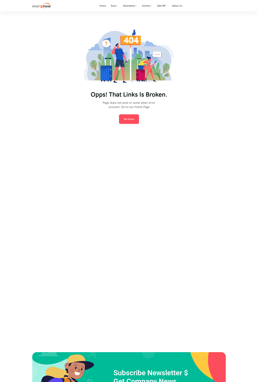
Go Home (129, 119)
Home (102, 5)
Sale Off (161, 5)
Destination (129, 5)
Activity (146, 5)
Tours (113, 5)
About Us (177, 5)
